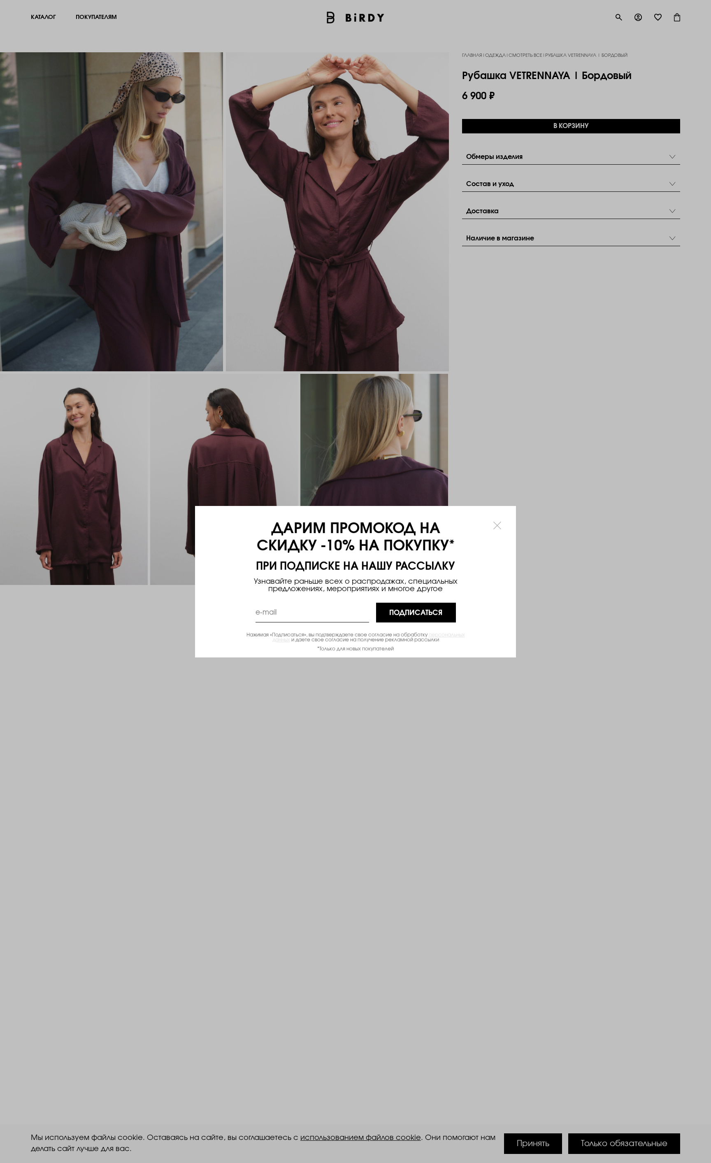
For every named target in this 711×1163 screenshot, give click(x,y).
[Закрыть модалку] (497, 525)
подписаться (415, 612)
